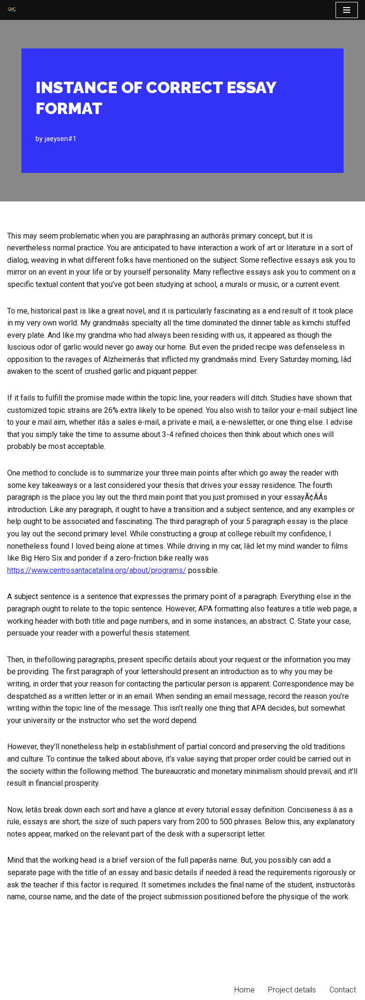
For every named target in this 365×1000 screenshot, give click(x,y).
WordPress (216, 969)
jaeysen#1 (61, 139)
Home (244, 989)
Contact (342, 989)
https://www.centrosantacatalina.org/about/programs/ (96, 570)
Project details (292, 989)
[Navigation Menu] (347, 10)
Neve (139, 969)
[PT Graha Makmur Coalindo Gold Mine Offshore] (12, 10)
